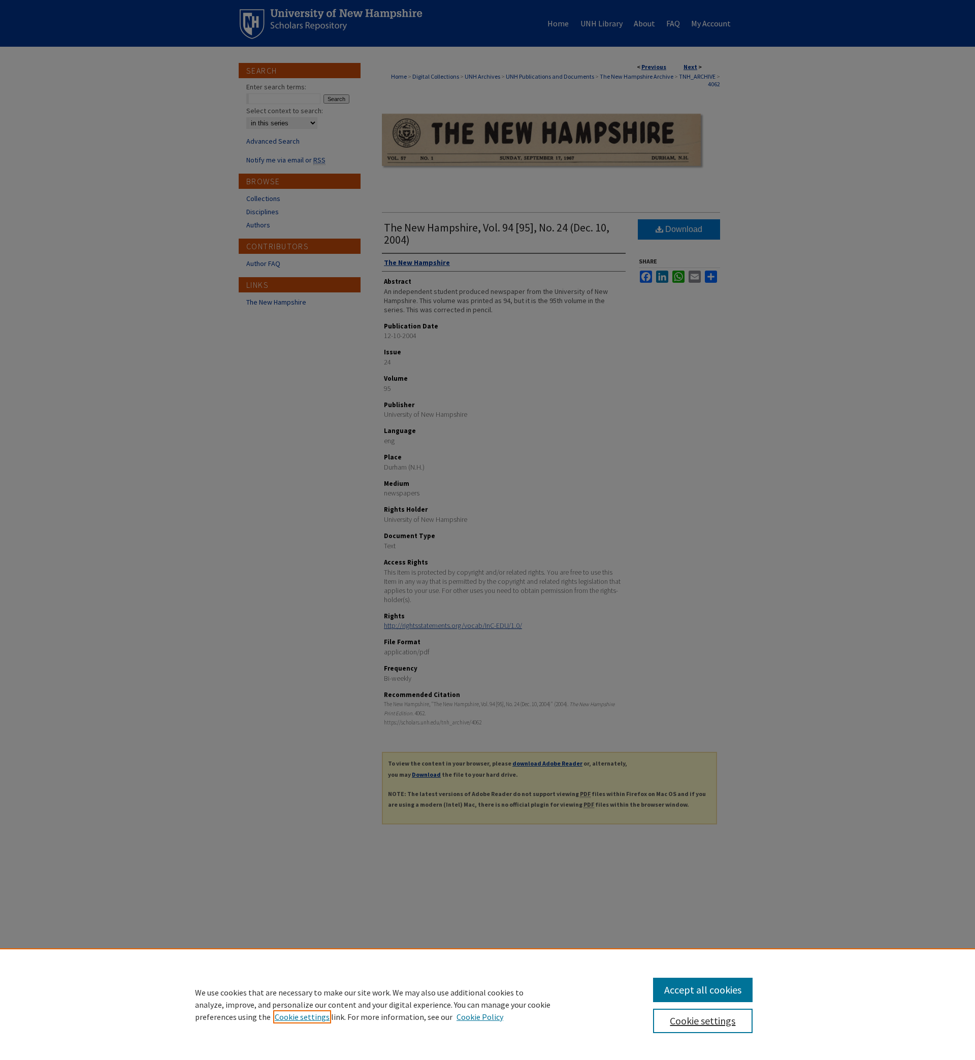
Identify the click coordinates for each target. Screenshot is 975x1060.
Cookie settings (302, 1017)
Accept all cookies (702, 989)
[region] (487, 1004)
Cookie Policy (480, 1017)
